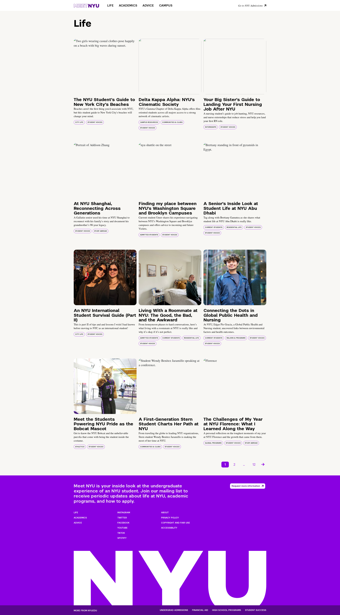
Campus (165, 5)
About (165, 512)
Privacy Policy (170, 517)
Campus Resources (149, 122)
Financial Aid (200, 610)
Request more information (246, 486)
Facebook (123, 522)
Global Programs (213, 443)
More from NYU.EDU (85, 610)
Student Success (255, 610)
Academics (128, 5)
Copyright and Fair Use (175, 522)
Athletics (79, 447)
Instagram (123, 512)
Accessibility (169, 527)
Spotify (122, 538)
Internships (210, 127)
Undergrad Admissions (174, 610)
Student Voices (95, 122)
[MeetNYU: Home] (86, 5)
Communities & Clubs (172, 122)
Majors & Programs (236, 338)
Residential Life (234, 227)
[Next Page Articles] (263, 464)
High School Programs (226, 610)
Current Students (213, 227)
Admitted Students (149, 235)
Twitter (122, 517)
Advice (148, 5)
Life (110, 5)
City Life (79, 122)
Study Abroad (100, 231)
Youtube (122, 527)
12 (254, 464)
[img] (105, 66)
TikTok (121, 533)
